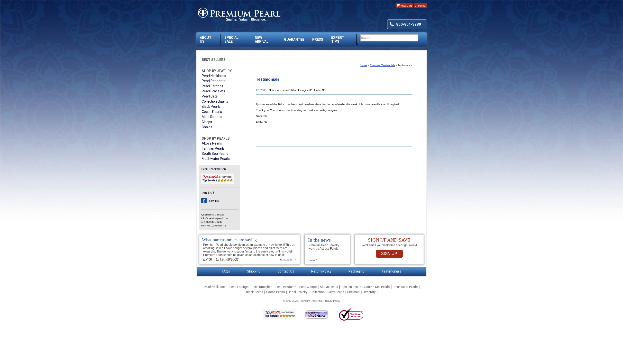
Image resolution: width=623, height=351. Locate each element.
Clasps (207, 122)
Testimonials (391, 271)
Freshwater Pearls (216, 159)
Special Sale (231, 39)
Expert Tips (337, 39)
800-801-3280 (408, 24)
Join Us (206, 193)
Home (363, 65)
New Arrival (261, 39)
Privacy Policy (331, 300)
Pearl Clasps (308, 287)
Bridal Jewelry (297, 292)
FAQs (226, 271)
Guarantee (294, 39)
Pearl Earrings (212, 86)
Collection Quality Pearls (327, 292)
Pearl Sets (210, 96)
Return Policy (321, 271)
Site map (353, 292)
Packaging (356, 271)
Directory (369, 292)
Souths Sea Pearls (377, 287)
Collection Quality (215, 101)
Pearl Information (213, 169)
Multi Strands (212, 117)
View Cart (406, 5)
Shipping (253, 271)
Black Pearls (211, 106)
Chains (207, 127)
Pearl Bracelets (213, 91)
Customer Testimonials (382, 65)
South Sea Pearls (215, 154)
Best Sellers (214, 60)
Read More (286, 259)
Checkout (420, 5)
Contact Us (285, 271)
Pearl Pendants (213, 81)
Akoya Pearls (212, 143)
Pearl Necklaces (214, 76)
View (312, 260)
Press (317, 39)
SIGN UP (389, 254)
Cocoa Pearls (212, 112)
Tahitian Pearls (213, 148)
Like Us (214, 201)
